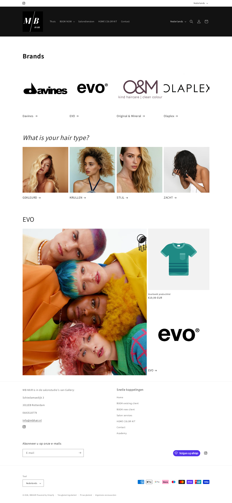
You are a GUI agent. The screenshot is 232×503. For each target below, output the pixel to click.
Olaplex (169, 116)
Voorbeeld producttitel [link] (159, 294)
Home (120, 397)
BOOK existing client (128, 403)
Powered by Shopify (45, 495)
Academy (122, 433)
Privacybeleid (86, 495)
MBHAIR (33, 495)
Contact (121, 427)
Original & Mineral (129, 116)
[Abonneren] (80, 453)
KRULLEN (76, 197)
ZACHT (168, 197)
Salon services (124, 415)
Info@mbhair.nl (32, 420)
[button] (67, 21)
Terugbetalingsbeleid (67, 495)
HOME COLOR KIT (126, 421)
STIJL (120, 197)
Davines (28, 116)
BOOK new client (126, 409)
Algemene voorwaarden (105, 495)
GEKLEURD (30, 197)
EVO (72, 116)
